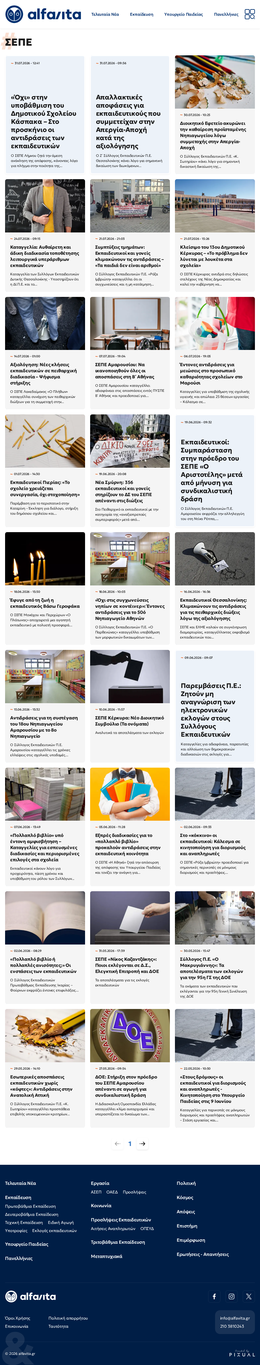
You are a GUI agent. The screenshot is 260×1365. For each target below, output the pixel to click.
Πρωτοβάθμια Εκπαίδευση (30, 1206)
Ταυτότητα (58, 1326)
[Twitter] (249, 1296)
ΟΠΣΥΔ (147, 1228)
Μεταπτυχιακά (106, 1256)
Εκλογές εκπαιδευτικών (54, 1230)
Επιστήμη (187, 1226)
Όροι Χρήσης (17, 1318)
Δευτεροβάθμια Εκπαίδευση (31, 1214)
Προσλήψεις (134, 1191)
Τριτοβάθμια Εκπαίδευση (118, 1242)
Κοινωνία (101, 1205)
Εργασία (100, 1183)
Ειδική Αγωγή (61, 1222)
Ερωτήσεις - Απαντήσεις (203, 1254)
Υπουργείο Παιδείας (183, 14)
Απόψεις (186, 1212)
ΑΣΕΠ (96, 1191)
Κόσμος (185, 1197)
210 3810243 (232, 1326)
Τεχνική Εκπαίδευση (24, 1222)
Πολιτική (186, 1183)
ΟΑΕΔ (112, 1191)
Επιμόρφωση (191, 1240)
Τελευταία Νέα (105, 14)
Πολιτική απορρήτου (68, 1318)
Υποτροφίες (16, 1230)
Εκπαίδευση (141, 14)
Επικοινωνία (16, 1326)
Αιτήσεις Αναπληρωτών (113, 1228)
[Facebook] (214, 1296)
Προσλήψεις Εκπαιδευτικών (121, 1220)
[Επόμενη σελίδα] (142, 1144)
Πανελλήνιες (226, 14)
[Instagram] (231, 1296)
